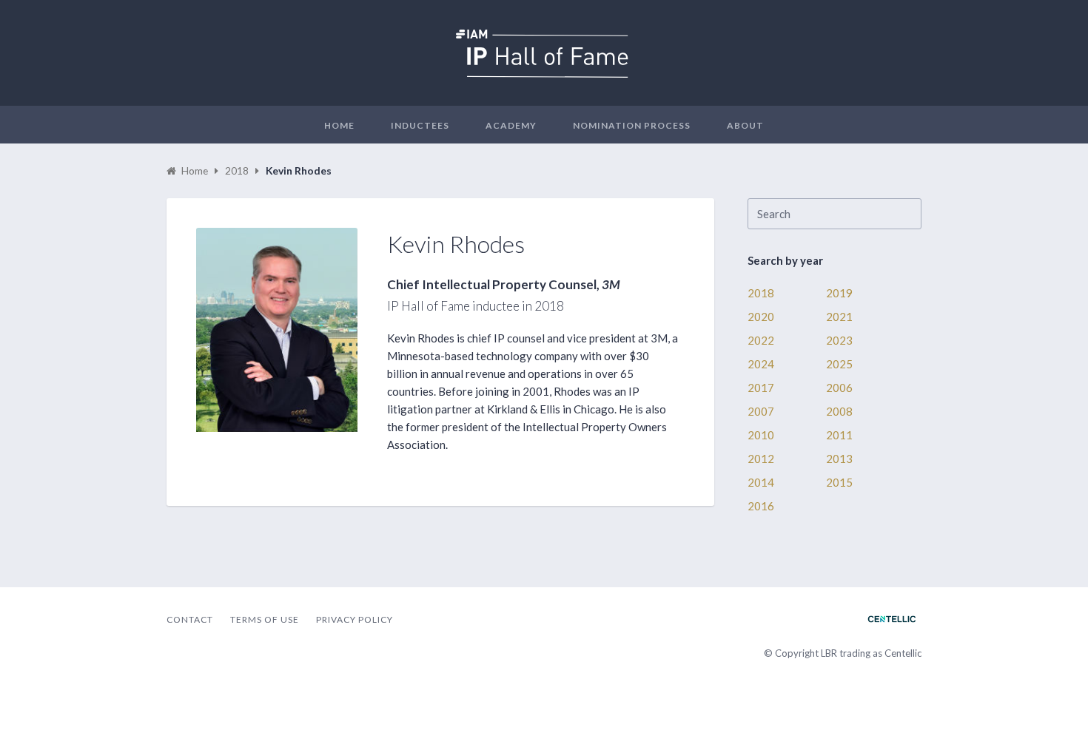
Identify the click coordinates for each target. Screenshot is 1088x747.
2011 (839, 435)
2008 (839, 411)
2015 (839, 482)
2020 (761, 316)
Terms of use (264, 619)
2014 (761, 482)
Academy (511, 125)
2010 (761, 435)
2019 (839, 293)
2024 (761, 364)
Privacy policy (354, 619)
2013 (839, 458)
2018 (761, 293)
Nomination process (632, 125)
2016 (761, 506)
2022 (761, 340)
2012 (761, 458)
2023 (839, 340)
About (745, 125)
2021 (839, 316)
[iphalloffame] (544, 73)
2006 (839, 387)
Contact (190, 619)
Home (339, 125)
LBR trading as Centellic (871, 653)
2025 (839, 364)
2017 (761, 387)
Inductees (420, 125)
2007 (761, 411)
